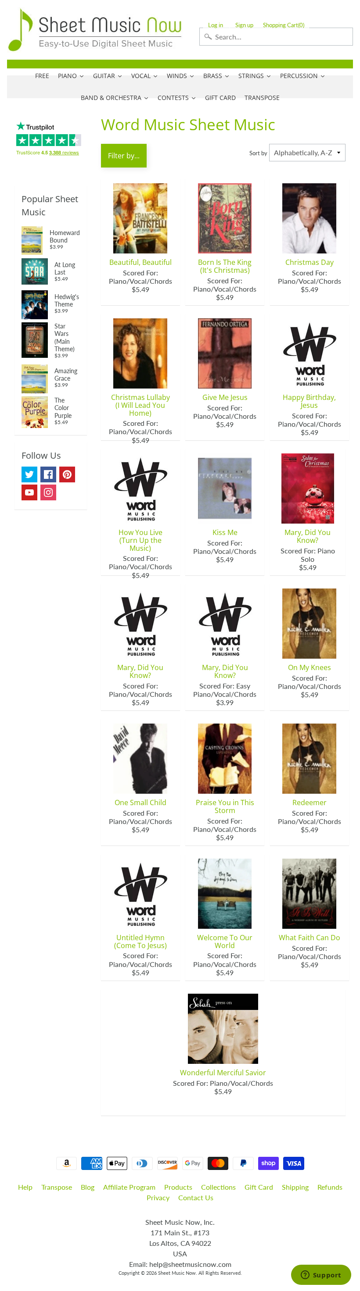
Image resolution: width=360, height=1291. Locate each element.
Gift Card (259, 1187)
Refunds (329, 1187)
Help (25, 1187)
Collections (218, 1187)
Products (178, 1187)
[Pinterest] (67, 474)
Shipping (295, 1187)
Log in (215, 25)
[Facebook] (48, 474)
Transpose (56, 1187)
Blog (87, 1187)
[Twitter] (29, 474)
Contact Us (195, 1197)
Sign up (244, 25)
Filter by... (124, 155)
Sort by (258, 153)
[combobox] (276, 37)
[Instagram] (48, 492)
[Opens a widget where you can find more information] (321, 1276)
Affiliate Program (129, 1187)
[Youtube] (29, 492)
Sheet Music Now (177, 1273)
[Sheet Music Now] (95, 30)
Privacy (158, 1197)
